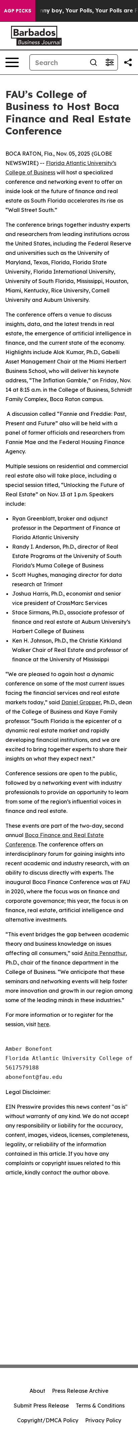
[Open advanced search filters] (109, 62)
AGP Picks (17, 11)
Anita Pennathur (105, 953)
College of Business (30, 172)
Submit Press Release (41, 1405)
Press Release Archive (80, 1390)
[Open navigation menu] (12, 62)
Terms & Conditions (100, 1405)
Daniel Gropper (80, 702)
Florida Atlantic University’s (81, 163)
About (37, 1390)
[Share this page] (128, 62)
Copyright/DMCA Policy (47, 1420)
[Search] (93, 62)
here (43, 1024)
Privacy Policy (103, 1420)
